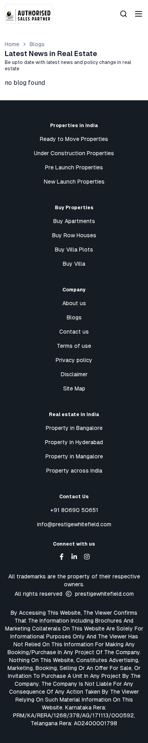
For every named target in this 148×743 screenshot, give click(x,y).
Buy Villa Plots (74, 249)
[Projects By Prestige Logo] (28, 14)
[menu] (138, 14)
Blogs (37, 44)
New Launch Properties (74, 181)
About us (74, 303)
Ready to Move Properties (74, 139)
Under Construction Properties (74, 153)
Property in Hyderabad (74, 442)
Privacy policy (74, 360)
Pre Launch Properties (74, 167)
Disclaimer (74, 374)
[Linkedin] (74, 556)
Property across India (74, 470)
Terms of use (74, 346)
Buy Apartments (74, 221)
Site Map (74, 388)
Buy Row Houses (74, 235)
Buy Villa (74, 264)
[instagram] (87, 556)
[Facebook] (61, 556)
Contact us (74, 331)
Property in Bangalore (74, 428)
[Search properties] (123, 14)
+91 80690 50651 (74, 510)
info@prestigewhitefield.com (74, 524)
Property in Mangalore (74, 456)
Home (12, 44)
